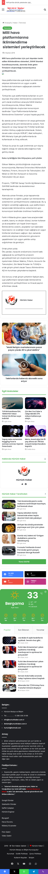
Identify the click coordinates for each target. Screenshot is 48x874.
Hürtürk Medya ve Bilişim (19, 850)
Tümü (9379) (24, 562)
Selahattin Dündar (9, 804)
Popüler (7, 630)
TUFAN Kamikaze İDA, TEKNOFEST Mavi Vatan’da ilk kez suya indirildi (11, 415)
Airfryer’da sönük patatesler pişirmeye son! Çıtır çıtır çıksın (30, 525)
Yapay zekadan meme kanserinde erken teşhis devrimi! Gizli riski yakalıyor (29, 515)
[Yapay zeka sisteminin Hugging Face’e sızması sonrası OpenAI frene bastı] (12, 431)
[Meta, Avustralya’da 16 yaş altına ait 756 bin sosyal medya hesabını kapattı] (35, 431)
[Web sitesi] (22, 484)
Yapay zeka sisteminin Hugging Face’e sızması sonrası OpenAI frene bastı (12, 442)
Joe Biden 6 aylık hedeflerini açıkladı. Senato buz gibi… (30, 639)
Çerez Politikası (35, 854)
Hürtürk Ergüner (8, 812)
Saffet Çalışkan (8, 808)
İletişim (31, 858)
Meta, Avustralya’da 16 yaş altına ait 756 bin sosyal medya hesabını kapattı (35, 442)
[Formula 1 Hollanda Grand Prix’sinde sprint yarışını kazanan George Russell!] (9, 550)
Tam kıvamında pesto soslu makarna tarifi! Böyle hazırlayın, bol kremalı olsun (31, 503)
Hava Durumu (7, 822)
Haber (15, 23)
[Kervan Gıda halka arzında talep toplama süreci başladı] (9, 678)
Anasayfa (8, 23)
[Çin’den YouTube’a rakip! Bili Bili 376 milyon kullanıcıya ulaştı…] (35, 403)
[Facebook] (6, 312)
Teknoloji (22, 23)
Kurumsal (10, 854)
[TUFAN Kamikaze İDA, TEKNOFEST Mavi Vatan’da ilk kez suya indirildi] (12, 403)
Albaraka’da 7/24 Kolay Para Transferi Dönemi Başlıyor (31, 686)
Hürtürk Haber (24, 479)
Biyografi (5, 818)
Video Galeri (6, 836)
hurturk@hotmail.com (12, 728)
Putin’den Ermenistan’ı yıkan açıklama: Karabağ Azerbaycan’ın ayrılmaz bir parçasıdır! (30, 651)
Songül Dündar (8, 800)
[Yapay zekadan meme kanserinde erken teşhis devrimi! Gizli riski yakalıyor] (9, 516)
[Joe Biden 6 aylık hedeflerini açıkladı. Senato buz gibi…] (9, 640)
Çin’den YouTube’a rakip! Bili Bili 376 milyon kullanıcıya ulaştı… (33, 415)
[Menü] (3, 10)
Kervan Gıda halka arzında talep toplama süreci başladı (31, 677)
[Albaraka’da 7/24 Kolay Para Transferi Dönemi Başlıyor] (9, 688)
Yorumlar (40, 630)
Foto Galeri (6, 832)
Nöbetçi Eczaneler (9, 826)
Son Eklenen (23, 630)
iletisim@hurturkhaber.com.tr (15, 724)
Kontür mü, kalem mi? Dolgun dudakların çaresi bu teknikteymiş (30, 538)
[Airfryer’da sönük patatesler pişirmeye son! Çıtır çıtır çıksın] (9, 528)
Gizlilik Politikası (22, 854)
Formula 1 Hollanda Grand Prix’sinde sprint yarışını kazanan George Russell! (29, 550)
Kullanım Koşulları (20, 858)
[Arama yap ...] (45, 10)
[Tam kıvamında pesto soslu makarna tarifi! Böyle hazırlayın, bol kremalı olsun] (9, 504)
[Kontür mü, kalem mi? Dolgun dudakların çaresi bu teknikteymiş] (9, 539)
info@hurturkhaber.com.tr (14, 720)
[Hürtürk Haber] (16, 9)
